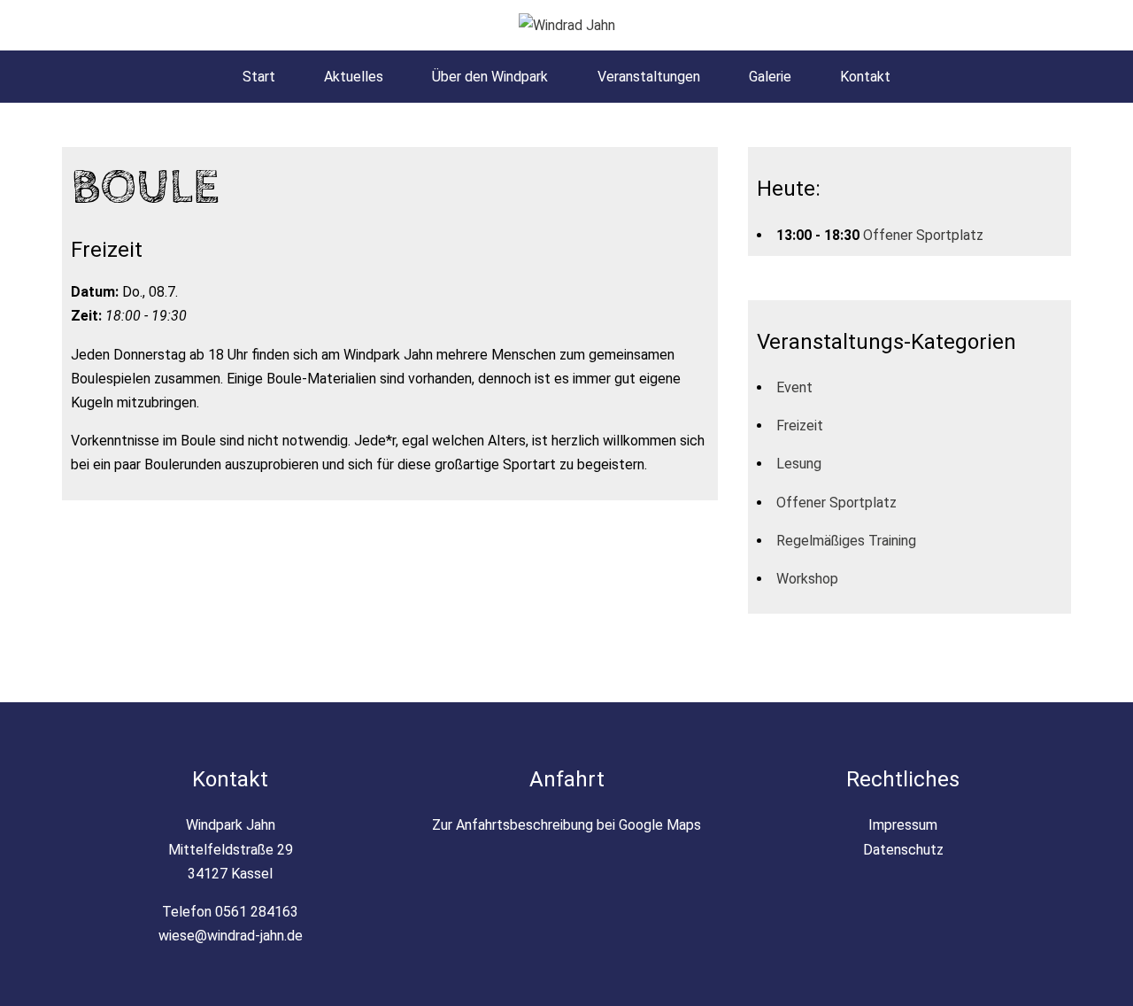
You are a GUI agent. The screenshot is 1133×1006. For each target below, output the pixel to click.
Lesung (798, 463)
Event (794, 387)
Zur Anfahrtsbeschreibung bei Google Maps (566, 824)
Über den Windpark (490, 76)
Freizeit (799, 425)
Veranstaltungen (648, 76)
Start (259, 76)
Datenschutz (903, 849)
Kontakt (865, 76)
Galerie (770, 76)
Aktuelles (353, 76)
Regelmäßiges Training (846, 540)
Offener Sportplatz (923, 235)
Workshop (807, 578)
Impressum (902, 824)
